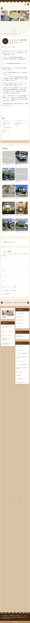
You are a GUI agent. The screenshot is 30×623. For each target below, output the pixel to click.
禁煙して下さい (18, 164)
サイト (4, 280)
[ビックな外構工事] (8, 163)
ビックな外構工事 (6, 164)
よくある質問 (19, 350)
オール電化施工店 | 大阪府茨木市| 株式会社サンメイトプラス (14, 615)
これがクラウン (18, 232)
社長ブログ (19, 382)
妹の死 (16, 198)
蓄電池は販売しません (7, 215)
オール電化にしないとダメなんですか (20, 121)
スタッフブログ (7, 47)
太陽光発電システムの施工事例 (22, 368)
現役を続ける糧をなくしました (21, 216)
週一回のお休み (5, 181)
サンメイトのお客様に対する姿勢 (22, 357)
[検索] (25, 4)
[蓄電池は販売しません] (8, 213)
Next (27, 17)
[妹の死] (21, 196)
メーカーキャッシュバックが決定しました (7, 121)
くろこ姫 (10, 331)
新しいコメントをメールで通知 (9, 286)
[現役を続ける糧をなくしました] (21, 213)
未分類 (13, 47)
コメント (5, 257)
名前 (4, 270)
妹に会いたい (5, 232)
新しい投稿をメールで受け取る (9, 290)
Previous (2, 17)
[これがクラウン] (21, 230)
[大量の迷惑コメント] (21, 179)
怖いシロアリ (5, 198)
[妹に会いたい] (8, 230)
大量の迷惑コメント (19, 181)
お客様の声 (19, 346)
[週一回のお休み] (8, 179)
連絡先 (2, 8)
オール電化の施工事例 (21, 353)
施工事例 (18, 375)
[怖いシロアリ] (8, 196)
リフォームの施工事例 (21, 364)
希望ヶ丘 (18, 372)
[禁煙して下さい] (21, 163)
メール (4, 275)
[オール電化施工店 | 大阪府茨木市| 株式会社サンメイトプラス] (15, 5)
